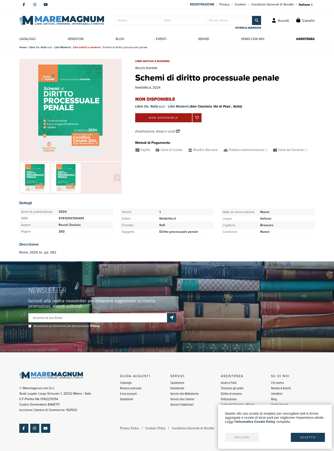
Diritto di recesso (231, 393)
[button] (117, 177)
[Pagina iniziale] (61, 20)
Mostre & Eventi (281, 388)
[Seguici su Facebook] (23, 4)
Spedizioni (126, 399)
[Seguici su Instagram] (34, 4)
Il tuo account (128, 393)
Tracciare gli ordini (232, 388)
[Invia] (171, 317)
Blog (274, 399)
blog (120, 39)
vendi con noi (252, 39)
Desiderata (177, 388)
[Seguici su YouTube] (45, 4)
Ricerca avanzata (131, 388)
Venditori (276, 393)
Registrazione (202, 4)
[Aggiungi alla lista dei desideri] (197, 117)
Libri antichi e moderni (86, 47)
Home (23, 47)
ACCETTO (308, 437)
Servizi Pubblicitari (182, 404)
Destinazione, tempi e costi (155, 131)
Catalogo (126, 383)
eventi (161, 39)
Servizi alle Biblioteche (184, 393)
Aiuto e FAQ (229, 383)
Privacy (224, 4)
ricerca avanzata (248, 28)
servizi (203, 39)
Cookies (240, 4)
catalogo (27, 39)
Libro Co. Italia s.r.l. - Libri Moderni (50, 47)
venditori (75, 39)
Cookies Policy (155, 428)
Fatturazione (229, 399)
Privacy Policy (129, 428)
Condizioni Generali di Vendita (272, 4)
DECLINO (242, 437)
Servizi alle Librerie (182, 399)
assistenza (305, 39)
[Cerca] (256, 20)
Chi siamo (277, 383)
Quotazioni (177, 383)
